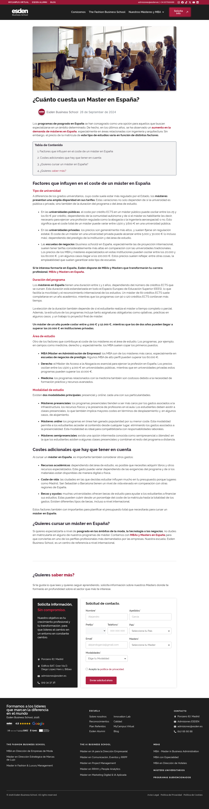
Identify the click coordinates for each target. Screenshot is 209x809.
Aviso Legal (153, 795)
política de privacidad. (112, 669)
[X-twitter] (190, 2)
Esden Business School (62, 112)
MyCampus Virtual (18, 2)
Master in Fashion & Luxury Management (30, 765)
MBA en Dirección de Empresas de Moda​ (30, 751)
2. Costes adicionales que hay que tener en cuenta (69, 157)
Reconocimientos (99, 721)
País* (132, 624)
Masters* (134, 638)
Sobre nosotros (97, 716)
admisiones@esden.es (148, 2)
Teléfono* (113, 624)
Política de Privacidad (171, 795)
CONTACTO (180, 711)
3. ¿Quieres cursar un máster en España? (62, 164)
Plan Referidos (97, 726)
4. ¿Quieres (51, 170)
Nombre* (91, 610)
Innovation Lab (122, 716)
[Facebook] (182, 2)
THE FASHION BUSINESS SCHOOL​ (26, 744)
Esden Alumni (97, 731)
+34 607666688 (167, 2)
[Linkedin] (197, 2)
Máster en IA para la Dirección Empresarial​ (104, 751)
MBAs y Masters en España (66, 271)
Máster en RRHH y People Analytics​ (100, 769)
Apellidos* (135, 610)
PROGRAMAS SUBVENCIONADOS (172, 777)
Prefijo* (90, 624)
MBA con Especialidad (165, 757)
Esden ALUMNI (39, 2)
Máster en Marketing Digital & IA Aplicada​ (103, 774)
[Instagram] (178, 2)
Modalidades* (93, 652)
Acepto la (106, 669)
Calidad (118, 721)
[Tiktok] (186, 2)
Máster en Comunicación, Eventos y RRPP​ (103, 757)
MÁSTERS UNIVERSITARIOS (169, 770)
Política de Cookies (193, 795)
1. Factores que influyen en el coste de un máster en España (75, 151)
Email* (89, 638)
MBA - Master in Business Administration (176, 751)
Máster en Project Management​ (98, 763)
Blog (53, 2)
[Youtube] (194, 2)
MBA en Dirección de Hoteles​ (170, 763)
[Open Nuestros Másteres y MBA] (163, 12)
